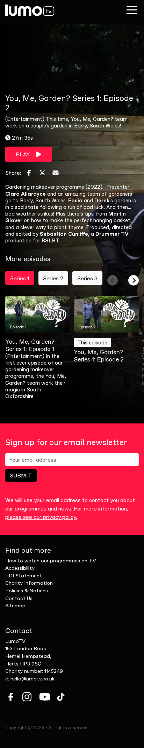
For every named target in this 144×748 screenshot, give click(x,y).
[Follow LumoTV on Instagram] (27, 697)
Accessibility (20, 567)
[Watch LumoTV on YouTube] (44, 697)
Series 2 (53, 278)
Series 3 (87, 278)
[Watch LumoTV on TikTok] (60, 697)
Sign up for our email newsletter (66, 442)
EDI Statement (23, 575)
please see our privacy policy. (41, 517)
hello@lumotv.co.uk (32, 678)
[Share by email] (55, 172)
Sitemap (15, 605)
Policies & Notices (26, 590)
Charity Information (29, 582)
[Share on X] (42, 172)
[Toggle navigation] (132, 10)
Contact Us (19, 598)
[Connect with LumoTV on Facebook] (10, 697)
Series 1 (19, 278)
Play (23, 154)
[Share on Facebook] (29, 172)
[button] (112, 280)
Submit (21, 475)
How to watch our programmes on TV (50, 560)
